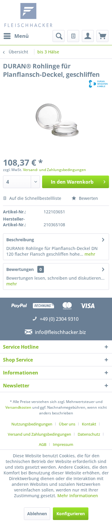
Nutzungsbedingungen (31, 424)
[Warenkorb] (102, 36)
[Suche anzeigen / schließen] (59, 36)
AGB (42, 444)
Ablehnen (37, 513)
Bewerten (88, 198)
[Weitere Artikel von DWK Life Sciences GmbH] (98, 84)
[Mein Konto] (88, 36)
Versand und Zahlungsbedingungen (39, 434)
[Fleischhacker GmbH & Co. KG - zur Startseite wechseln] (31, 15)
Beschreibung (20, 239)
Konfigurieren (70, 513)
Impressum (63, 444)
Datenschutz (89, 434)
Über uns (67, 424)
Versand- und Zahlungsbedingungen (54, 169)
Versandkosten (18, 407)
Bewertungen (20, 269)
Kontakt (89, 424)
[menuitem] (16, 36)
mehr (89, 254)
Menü (21, 35)
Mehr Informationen (77, 495)
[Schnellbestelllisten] (73, 36)
